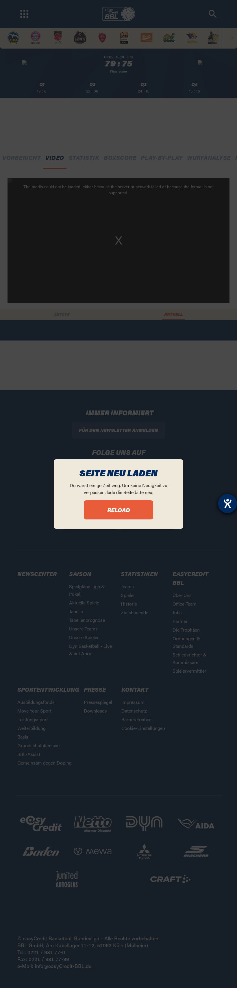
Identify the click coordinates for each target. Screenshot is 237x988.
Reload (118, 510)
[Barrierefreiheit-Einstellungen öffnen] (227, 503)
